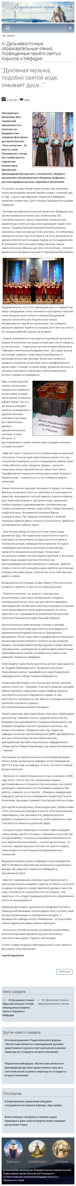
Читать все (64, 971)
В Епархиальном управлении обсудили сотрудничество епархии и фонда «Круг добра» (34, 1103)
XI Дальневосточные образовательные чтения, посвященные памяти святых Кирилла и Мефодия (18, 1008)
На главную (8, 35)
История (61, 1162)
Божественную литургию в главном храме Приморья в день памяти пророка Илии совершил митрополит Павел (35, 1120)
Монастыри (37, 1162)
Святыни (13, 1162)
